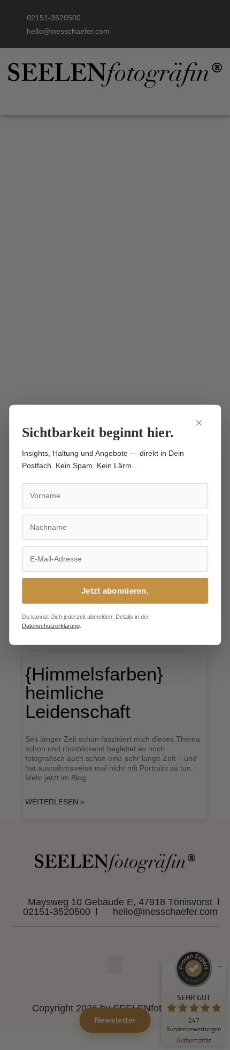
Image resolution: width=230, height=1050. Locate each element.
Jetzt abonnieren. (115, 590)
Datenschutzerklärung (51, 626)
